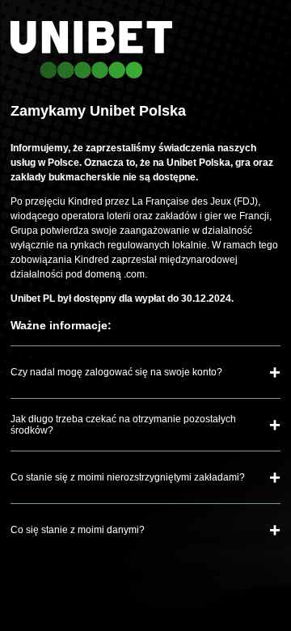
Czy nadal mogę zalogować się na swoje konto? (116, 372)
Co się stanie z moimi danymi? (78, 530)
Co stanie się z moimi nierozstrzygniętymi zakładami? (128, 477)
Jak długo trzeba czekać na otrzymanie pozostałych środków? (123, 424)
